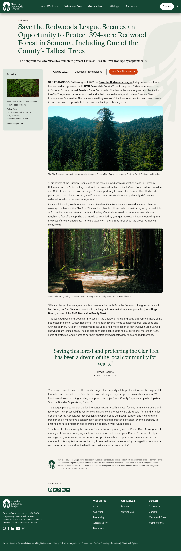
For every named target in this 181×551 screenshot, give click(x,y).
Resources (98, 528)
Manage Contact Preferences (79, 543)
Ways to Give (127, 511)
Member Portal (156, 522)
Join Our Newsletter (123, 71)
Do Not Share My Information (107, 543)
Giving (114, 6)
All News (23, 20)
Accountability (100, 522)
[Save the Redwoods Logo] (12, 504)
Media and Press (157, 517)
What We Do (72, 6)
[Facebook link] (8, 528)
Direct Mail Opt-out (130, 543)
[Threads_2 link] (23, 528)
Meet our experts (13, 123)
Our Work (98, 511)
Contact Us (154, 506)
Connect (153, 500)
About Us (98, 506)
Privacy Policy (58, 543)
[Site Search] (177, 6)
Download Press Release (88, 71)
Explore (130, 6)
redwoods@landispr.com (17, 118)
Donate (167, 6)
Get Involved (95, 6)
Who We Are (48, 6)
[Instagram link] (4, 528)
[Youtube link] (18, 528)
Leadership (99, 517)
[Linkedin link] (12, 528)
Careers (153, 511)
